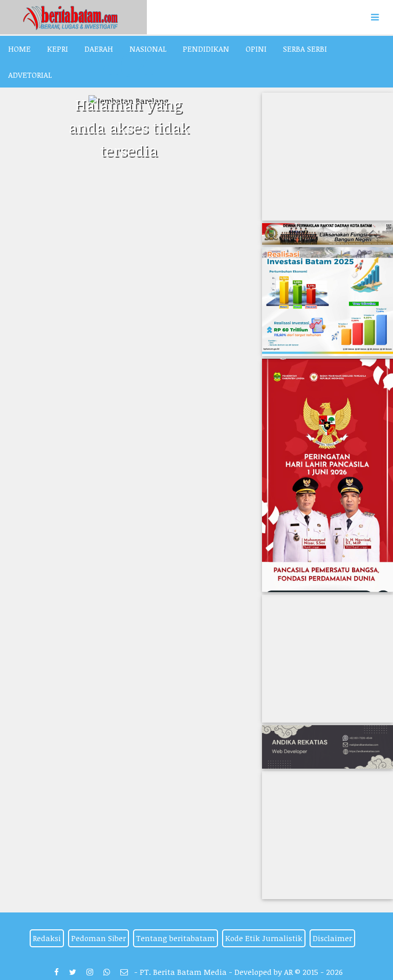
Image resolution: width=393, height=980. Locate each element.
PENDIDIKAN (206, 48)
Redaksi (47, 938)
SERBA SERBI (305, 48)
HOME (19, 48)
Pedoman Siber (98, 938)
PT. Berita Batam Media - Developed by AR (216, 972)
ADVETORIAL (30, 75)
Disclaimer (332, 938)
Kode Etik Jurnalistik (263, 938)
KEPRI (57, 48)
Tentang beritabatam (175, 938)
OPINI (256, 48)
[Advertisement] (327, 157)
